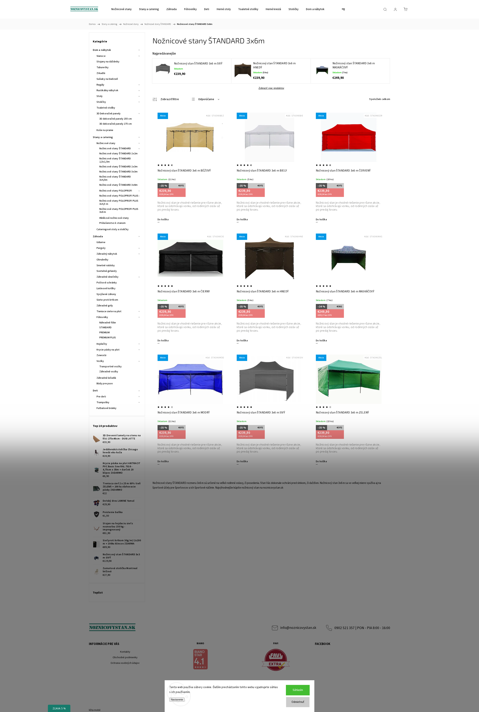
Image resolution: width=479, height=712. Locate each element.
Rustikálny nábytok (107, 90)
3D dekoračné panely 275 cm (115, 124)
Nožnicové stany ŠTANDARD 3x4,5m (115, 178)
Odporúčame (206, 99)
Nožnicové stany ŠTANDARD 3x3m (118, 172)
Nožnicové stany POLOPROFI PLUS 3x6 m (118, 210)
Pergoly (101, 248)
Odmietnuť (298, 702)
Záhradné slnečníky (107, 277)
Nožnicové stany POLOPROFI (115, 191)
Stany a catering (103, 137)
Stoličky (101, 102)
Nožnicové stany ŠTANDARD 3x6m (118, 185)
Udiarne (101, 242)
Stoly (100, 96)
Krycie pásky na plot (108, 350)
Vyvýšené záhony (106, 294)
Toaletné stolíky (106, 108)
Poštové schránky (107, 283)
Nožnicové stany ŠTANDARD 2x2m (118, 153)
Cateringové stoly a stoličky (113, 229)
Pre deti (101, 397)
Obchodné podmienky (125, 657)
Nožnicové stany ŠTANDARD (115, 148)
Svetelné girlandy (107, 271)
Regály (100, 85)
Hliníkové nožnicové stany (114, 218)
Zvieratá (101, 355)
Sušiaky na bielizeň (107, 79)
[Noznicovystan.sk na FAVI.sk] (276, 660)
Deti (95, 391)
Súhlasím (298, 690)
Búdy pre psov (105, 383)
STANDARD (105, 327)
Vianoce (101, 56)
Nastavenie (177, 699)
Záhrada (98, 236)
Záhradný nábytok (107, 254)
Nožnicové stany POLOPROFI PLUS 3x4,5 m (118, 202)
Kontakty (125, 652)
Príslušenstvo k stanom (112, 223)
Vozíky (100, 361)
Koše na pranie (105, 130)
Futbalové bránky (107, 408)
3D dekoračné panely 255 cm (115, 119)
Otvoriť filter (165, 99)
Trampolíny (103, 402)
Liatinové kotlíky (106, 288)
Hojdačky (102, 344)
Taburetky (103, 67)
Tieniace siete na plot (109, 311)
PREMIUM (104, 332)
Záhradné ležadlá (106, 378)
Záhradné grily (105, 306)
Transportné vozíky (110, 366)
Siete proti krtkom (107, 300)
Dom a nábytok (102, 50)
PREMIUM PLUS (107, 337)
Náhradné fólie (107, 323)
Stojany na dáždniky (108, 62)
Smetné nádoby (106, 265)
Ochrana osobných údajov (125, 663)
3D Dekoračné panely (108, 113)
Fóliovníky (102, 317)
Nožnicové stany (106, 143)
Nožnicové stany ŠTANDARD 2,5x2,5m (115, 160)
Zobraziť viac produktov (271, 88)
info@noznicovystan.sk (298, 627)
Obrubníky (102, 260)
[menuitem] (121, 9)
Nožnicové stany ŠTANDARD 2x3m (118, 167)
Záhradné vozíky (108, 371)
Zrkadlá (101, 73)
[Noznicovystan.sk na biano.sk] (200, 660)
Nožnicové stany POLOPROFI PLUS (118, 196)
